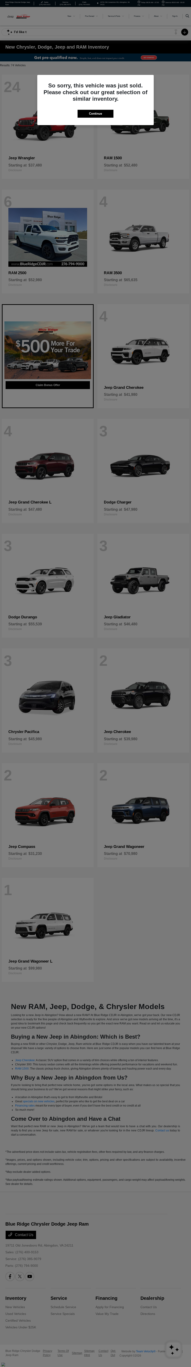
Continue (95, 113)
